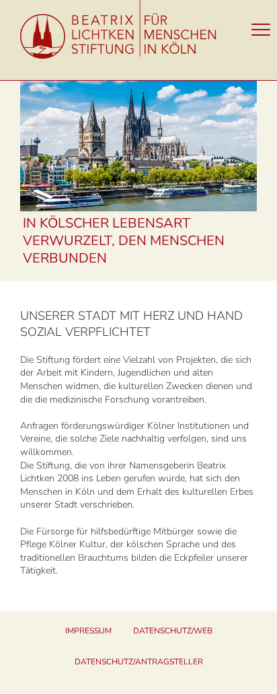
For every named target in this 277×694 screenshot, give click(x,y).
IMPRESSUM (88, 630)
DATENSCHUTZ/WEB (172, 630)
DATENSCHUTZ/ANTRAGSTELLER (139, 661)
